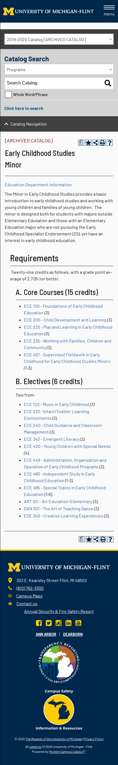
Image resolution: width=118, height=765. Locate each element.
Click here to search (23, 108)
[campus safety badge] (59, 708)
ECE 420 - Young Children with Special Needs (67, 446)
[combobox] (59, 39)
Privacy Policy (94, 739)
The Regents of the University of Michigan (54, 739)
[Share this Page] (95, 143)
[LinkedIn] (68, 622)
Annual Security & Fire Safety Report (59, 611)
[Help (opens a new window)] (110, 143)
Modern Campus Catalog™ (67, 751)
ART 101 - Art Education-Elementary (58, 501)
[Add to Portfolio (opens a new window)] (88, 143)
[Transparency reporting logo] (59, 661)
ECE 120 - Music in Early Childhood (56, 404)
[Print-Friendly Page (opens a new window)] (103, 143)
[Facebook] (39, 622)
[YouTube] (78, 622)
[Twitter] (48, 622)
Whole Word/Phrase (30, 94)
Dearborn (73, 634)
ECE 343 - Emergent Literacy (51, 439)
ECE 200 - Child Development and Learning (65, 319)
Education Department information (38, 184)
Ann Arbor (46, 634)
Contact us (26, 603)
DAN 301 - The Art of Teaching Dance (58, 508)
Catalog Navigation (28, 123)
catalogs (35, 746)
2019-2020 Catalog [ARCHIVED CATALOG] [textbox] (46, 39)
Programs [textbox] (16, 69)
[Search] (108, 83)
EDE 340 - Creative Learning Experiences (63, 515)
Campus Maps (29, 595)
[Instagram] (58, 622)
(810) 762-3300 (30, 588)
